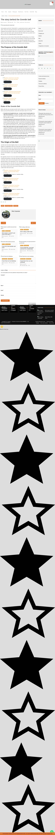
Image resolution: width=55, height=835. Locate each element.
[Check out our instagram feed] (51, 69)
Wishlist (40, 35)
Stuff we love (22, 22)
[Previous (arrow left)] (2, 417)
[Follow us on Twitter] (42, 69)
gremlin (16, 205)
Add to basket (8, 82)
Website (2, 295)
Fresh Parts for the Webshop (9, 261)
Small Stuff (32, 11)
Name (2, 285)
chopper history (9, 205)
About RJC (41, 40)
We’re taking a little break (26, 231)
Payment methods (42, 78)
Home (2, 11)
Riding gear (15, 11)
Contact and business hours (44, 76)
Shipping (40, 81)
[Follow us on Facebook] (40, 69)
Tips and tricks (27, 22)
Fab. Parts (26, 11)
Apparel (9, 11)
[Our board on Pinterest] (45, 69)
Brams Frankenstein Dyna (4, 308)
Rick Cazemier (4, 22)
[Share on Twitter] (4, 202)
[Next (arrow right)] (53, 417)
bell (3, 205)
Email (2, 290)
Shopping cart (41, 33)
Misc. (19, 22)
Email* (40, 99)
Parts (6, 11)
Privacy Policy (41, 86)
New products (8, 244)
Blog (36, 11)
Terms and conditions (43, 83)
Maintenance (20, 11)
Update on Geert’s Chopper (13, 308)
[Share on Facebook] (2, 202)
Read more (7, 102)
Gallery (40, 43)
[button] (51, 831)
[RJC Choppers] (48, 69)
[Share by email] (5, 202)
